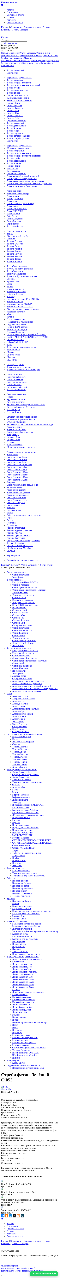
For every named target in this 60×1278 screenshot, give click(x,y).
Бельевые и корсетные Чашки (21, 419)
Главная (5, 565)
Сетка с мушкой (14, 105)
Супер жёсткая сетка (16, 120)
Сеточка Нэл (13, 113)
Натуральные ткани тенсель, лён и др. (34, 55)
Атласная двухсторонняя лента (21, 452)
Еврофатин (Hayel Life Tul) (19, 77)
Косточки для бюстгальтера (20, 432)
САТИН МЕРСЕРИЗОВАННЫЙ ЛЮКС (26, 334)
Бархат (10, 286)
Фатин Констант (14, 128)
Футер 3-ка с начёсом (17, 266)
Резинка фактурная (16, 538)
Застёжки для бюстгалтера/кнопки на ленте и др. (30, 424)
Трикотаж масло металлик (19, 367)
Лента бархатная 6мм (17, 469)
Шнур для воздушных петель (20, 447)
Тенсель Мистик (14, 249)
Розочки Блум (13, 409)
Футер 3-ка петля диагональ (20, 269)
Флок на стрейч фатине (18, 138)
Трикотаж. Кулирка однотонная (22, 276)
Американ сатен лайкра (18, 193)
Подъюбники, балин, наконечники (23, 1065)
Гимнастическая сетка (17, 95)
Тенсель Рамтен (14, 254)
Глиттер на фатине (15, 364)
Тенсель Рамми (14, 251)
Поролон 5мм (13, 439)
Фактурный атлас (15, 226)
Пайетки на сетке (15, 379)
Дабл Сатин (12, 216)
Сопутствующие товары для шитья (23, 540)
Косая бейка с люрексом (18, 492)
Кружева (23, 60)
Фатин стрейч (13, 88)
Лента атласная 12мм (17, 457)
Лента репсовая (14, 505)
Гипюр (10, 397)
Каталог (10, 10)
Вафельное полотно (16, 291)
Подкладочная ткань (16, 324)
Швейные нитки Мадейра (19, 548)
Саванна (11, 238)
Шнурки (11, 550)
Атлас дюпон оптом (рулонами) (22, 178)
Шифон (10, 352)
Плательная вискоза (16, 319)
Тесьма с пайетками (16, 389)
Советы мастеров (15, 22)
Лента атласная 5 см (16, 462)
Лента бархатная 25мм (17, 480)
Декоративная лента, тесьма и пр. (23, 485)
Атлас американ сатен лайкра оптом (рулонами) (29, 183)
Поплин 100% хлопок (17, 327)
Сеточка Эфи (13, 118)
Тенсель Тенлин (14, 256)
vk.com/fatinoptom (9, 1266)
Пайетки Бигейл (14, 374)
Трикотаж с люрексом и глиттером (23, 369)
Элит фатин (12, 73)
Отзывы (10, 17)
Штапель (11, 357)
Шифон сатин (13, 355)
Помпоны (11, 523)
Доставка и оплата (15, 15)
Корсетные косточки (16, 429)
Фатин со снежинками (17, 90)
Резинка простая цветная (18, 535)
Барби (9, 284)
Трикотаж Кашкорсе (16, 274)
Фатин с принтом (15, 133)
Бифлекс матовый (15, 289)
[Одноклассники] (6, 1215)
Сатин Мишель (14, 221)
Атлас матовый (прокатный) (20, 203)
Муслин (10, 317)
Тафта (9, 344)
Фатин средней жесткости (19, 82)
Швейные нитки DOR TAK (20, 545)
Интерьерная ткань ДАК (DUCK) (23, 299)
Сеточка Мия (13, 110)
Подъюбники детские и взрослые (23, 560)
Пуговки (11, 442)
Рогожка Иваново (15, 332)
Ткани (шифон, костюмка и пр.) (22, 769)
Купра (10, 233)
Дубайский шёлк (15, 294)
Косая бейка (12, 454)
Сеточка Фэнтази (15, 115)
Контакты (11, 20)
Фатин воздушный (16, 70)
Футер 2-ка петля (15, 271)
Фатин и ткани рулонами (19, 648)
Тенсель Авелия (14, 241)
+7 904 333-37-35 (9, 43)
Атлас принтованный (17, 208)
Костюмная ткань (15, 301)
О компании (12, 12)
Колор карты (28, 63)
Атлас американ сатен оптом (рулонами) (26, 181)
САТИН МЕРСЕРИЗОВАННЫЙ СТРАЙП (27, 337)
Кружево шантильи (16, 402)
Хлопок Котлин (14, 261)
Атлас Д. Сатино (15, 198)
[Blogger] (18, 1215)
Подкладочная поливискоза (20, 322)
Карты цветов (13, 555)
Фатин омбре (13, 131)
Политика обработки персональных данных (22, 1271)
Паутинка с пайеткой (17, 387)
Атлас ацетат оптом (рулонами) (22, 186)
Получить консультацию (44, 1273)
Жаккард (11, 296)
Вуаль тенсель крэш (16, 231)
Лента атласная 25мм (17, 459)
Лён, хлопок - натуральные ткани (23, 309)
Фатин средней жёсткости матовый (23, 85)
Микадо (10, 314)
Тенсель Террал (14, 259)
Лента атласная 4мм (16, 497)
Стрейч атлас (13, 224)
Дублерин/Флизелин (16, 422)
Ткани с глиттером (16, 868)
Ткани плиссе (13, 349)
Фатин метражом (28, 53)
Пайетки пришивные (17, 382)
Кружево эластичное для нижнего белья (26, 404)
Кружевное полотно (16, 399)
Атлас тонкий (13, 213)
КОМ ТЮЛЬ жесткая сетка (19, 100)
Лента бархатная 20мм (17, 477)
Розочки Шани (14, 412)
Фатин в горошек (15, 80)
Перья (9, 517)
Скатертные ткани (15, 339)
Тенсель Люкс (13, 246)
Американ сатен (14, 191)
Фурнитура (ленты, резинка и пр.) (23, 956)
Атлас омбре (13, 206)
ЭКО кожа (12, 360)
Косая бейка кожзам (16, 490)
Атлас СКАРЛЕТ (15, 211)
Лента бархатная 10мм (17, 472)
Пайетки (15, 60)
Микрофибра (13, 434)
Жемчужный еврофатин (18, 98)
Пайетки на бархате (16, 377)
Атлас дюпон (13, 201)
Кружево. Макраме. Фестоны (21, 407)
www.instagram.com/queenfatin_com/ (18, 1268)
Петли (10, 520)
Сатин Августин (15, 218)
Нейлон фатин (14, 103)
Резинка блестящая (16, 528)
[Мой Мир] (10, 1215)
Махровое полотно (16, 312)
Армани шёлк (13, 281)
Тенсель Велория (15, 244)
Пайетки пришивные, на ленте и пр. (24, 515)
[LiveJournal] (22, 1215)
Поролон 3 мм (13, 437)
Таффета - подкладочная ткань (21, 347)
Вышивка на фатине (16, 394)
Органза (11, 279)
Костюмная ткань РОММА (19, 304)
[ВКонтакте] (2, 1215)
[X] (14, 1215)
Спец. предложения (10, 53)
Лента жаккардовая (16, 502)
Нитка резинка (14, 510)
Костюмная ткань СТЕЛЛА (20, 306)
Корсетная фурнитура (37, 60)
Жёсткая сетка (13, 171)
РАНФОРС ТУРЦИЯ (17, 329)
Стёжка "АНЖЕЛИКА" (18, 342)
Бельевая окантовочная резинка (22, 417)
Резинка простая (14, 533)
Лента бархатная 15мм (17, 474)
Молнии (11, 507)
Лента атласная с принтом (19, 464)
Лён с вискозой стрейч (17, 236)
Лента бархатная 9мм (17, 500)
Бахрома (11, 482)
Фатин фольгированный (18, 136)
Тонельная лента (14, 444)
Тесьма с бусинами (16, 543)
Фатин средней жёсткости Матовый (24, 156)
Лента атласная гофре (17, 467)
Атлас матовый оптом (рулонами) (23, 176)
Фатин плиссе (13, 93)
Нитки (10, 512)
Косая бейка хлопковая (17, 495)
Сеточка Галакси (15, 108)
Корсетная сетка (14, 427)
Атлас (13, 55)
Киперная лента (14, 487)
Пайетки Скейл (14, 384)
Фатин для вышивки (16, 125)
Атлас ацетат (13, 196)
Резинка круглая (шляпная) (19, 530)
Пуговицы (12, 525)
